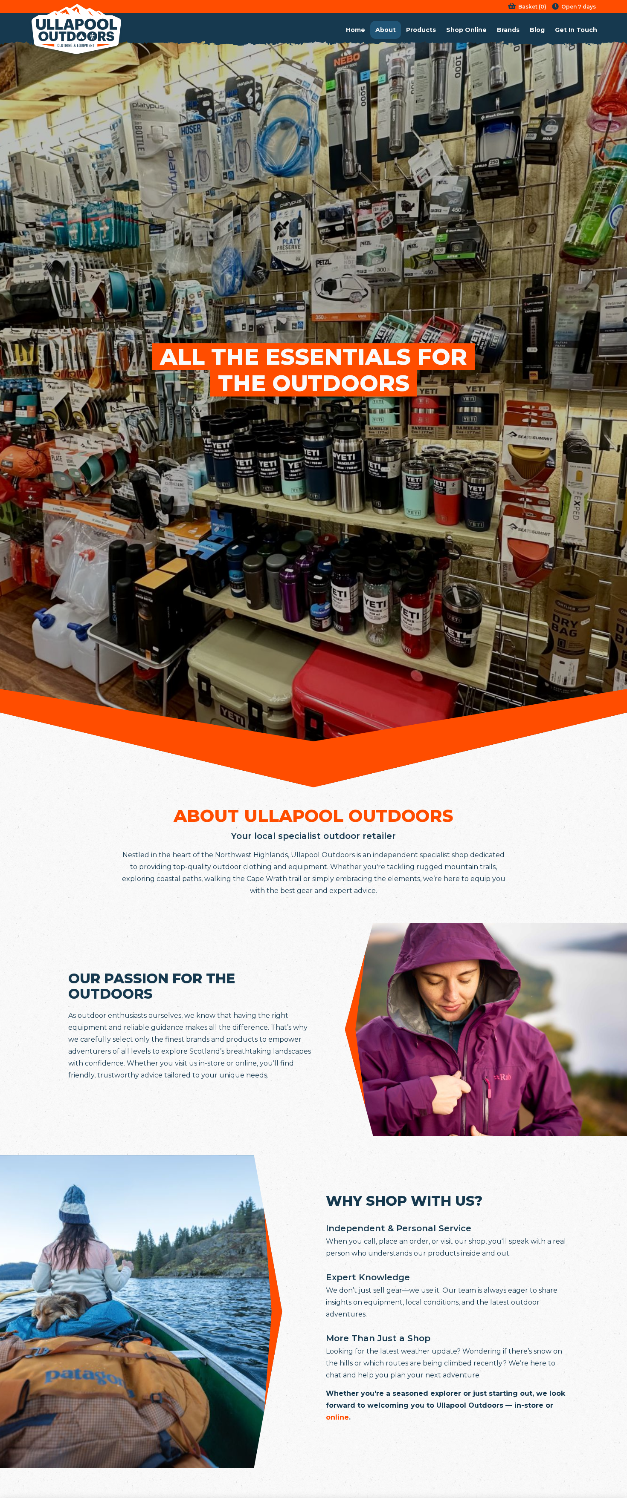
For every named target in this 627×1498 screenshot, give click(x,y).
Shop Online (466, 30)
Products (421, 30)
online (337, 1417)
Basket (527, 6)
